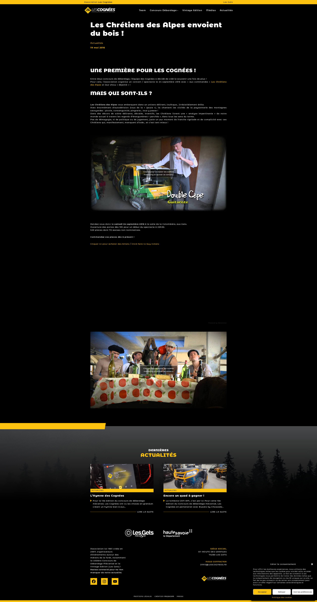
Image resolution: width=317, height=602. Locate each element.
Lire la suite (145, 512)
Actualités (96, 43)
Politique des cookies (282, 597)
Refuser (281, 592)
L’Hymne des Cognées (107, 495)
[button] (312, 564)
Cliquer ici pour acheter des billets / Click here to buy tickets (124, 244)
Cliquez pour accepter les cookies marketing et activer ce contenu (158, 173)
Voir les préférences (302, 592)
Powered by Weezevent (218, 323)
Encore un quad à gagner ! (183, 495)
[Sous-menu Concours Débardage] (177, 10)
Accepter (262, 592)
